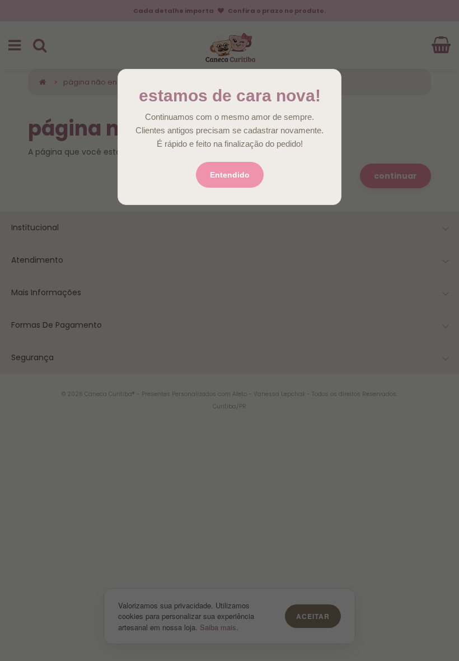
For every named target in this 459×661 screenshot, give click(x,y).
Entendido (230, 174)
